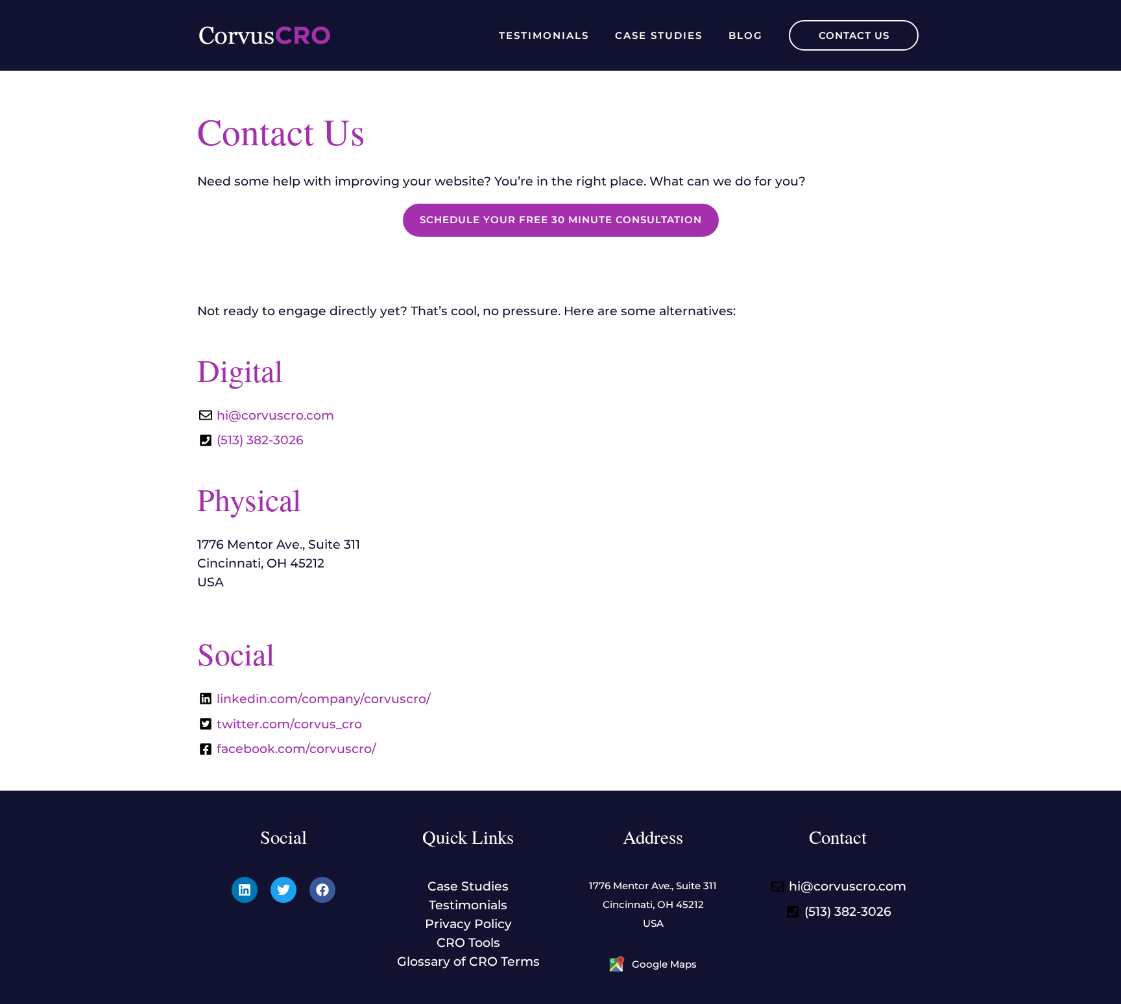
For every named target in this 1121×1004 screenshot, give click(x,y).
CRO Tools (468, 942)
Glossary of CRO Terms (468, 961)
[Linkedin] (245, 890)
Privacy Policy (468, 923)
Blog (746, 35)
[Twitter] (283, 890)
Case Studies (659, 35)
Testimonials (544, 35)
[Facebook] (322, 890)
